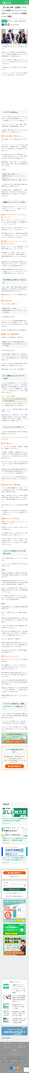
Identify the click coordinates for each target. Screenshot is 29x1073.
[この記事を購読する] (8, 24)
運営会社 (22, 1060)
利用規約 (6, 1060)
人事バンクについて (14, 876)
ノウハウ (4, 21)
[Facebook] (2, 24)
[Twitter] (5, 24)
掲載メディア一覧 (14, 1063)
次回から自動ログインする (15, 893)
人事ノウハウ (7, 1047)
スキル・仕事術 (13, 21)
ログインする (16, 889)
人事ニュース (22, 1043)
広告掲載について (6, 1058)
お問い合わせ (23, 1058)
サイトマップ (15, 1058)
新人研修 (23, 21)
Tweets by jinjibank (5, 1037)
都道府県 (14, 1050)
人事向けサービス (22, 1047)
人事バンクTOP (7, 1043)
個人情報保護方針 (14, 1060)
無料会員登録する (15, 766)
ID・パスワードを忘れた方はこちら (14, 896)
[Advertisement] (14, 94)
